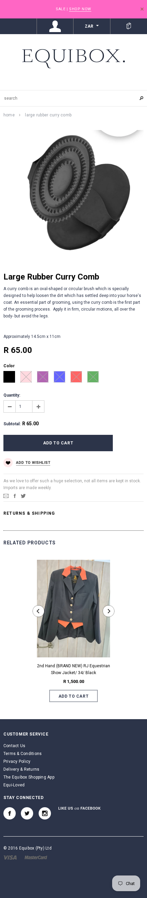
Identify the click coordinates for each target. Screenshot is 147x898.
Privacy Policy (16, 761)
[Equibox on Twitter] (27, 813)
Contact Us (14, 745)
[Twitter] (23, 496)
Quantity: (11, 395)
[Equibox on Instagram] (45, 813)
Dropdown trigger (55, 26)
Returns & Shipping (29, 513)
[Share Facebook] (15, 496)
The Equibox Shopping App (28, 777)
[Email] (6, 496)
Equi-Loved (14, 785)
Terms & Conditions (22, 753)
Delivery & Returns (21, 769)
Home (9, 115)
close (142, 9)
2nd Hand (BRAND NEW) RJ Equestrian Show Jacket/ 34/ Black (73, 669)
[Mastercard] (36, 857)
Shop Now (80, 9)
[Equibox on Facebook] (9, 813)
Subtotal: (12, 424)
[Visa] (10, 857)
